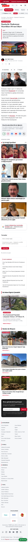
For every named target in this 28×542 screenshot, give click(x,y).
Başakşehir (12, 91)
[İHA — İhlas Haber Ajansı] (14, 520)
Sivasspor (12, 115)
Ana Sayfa (3, 17)
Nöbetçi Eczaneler (5, 447)
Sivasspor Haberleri (5, 431)
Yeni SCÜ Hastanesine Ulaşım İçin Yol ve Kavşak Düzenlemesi (14, 285)
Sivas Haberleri (8, 9)
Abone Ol (24, 409)
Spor (2, 436)
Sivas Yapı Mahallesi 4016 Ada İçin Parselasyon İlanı (14, 263)
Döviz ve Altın (4, 455)
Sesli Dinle (6, 69)
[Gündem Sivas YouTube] (13, 532)
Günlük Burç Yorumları (6, 453)
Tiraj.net (7, 539)
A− (11, 69)
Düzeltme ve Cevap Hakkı (7, 478)
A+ (14, 69)
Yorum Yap (5, 248)
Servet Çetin (13, 98)
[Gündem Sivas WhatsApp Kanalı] (2, 532)
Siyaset (23, 9)
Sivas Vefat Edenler (5, 438)
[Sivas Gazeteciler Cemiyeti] (22, 514)
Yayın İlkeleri (4, 476)
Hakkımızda (4, 467)
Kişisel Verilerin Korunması (7, 493)
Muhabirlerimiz (4, 462)
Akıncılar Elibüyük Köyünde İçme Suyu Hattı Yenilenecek (13, 281)
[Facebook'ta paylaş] (2, 64)
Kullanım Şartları (5, 487)
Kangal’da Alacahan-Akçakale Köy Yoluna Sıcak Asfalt (14, 276)
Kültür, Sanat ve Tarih (20, 431)
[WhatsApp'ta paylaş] (9, 64)
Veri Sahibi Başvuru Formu (7, 496)
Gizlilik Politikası (5, 489)
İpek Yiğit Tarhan (9, 59)
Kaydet (20, 69)
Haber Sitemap (4, 502)
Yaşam (16, 434)
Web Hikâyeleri (4, 458)
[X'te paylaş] (6, 64)
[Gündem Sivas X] (20, 532)
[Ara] (16, 5)
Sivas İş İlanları (18, 438)
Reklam (3, 474)
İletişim (3, 472)
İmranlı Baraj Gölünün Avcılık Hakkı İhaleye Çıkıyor (12, 267)
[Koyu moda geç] (21, 5)
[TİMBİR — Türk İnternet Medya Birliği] (5, 514)
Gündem (17, 9)
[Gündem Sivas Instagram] (6, 532)
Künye (2, 469)
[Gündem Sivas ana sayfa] (5, 5)
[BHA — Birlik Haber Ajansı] (14, 514)
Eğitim (16, 427)
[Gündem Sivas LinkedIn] (17, 532)
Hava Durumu (4, 451)
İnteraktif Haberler (5, 460)
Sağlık (16, 429)
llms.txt (3, 506)
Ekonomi (3, 440)
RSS (2, 504)
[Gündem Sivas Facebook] (9, 532)
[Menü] (25, 5)
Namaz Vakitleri (5, 449)
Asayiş (2, 434)
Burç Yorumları (4, 500)
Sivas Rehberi (18, 425)
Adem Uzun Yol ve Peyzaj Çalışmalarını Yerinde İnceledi (13, 272)
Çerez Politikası (4, 491)
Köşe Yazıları (18, 436)
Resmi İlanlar (4, 480)
